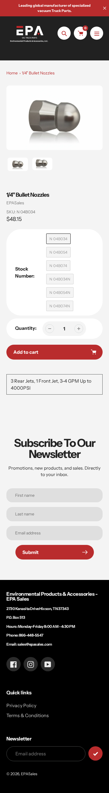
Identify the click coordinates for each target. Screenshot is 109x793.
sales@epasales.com (34, 644)
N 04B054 (58, 252)
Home (12, 73)
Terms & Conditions (27, 715)
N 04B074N (59, 306)
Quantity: (26, 328)
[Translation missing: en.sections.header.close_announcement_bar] (105, 8)
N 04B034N (59, 279)
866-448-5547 (31, 635)
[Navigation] (96, 33)
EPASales (15, 202)
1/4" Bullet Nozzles (38, 73)
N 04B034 (58, 238)
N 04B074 (58, 265)
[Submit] (95, 753)
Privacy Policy (21, 705)
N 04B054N (59, 292)
